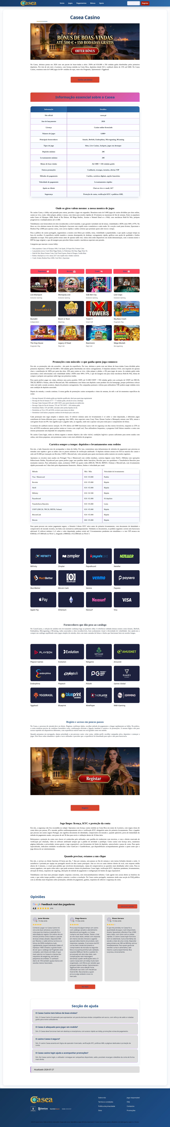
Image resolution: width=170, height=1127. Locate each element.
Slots (125, 271)
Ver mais (85, 987)
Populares (42, 271)
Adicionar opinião (127, 906)
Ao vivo (70, 271)
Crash (97, 271)
